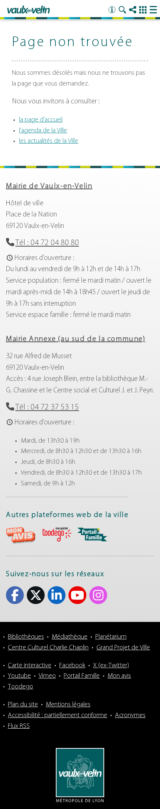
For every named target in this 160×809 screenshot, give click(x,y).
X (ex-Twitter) (36, 595)
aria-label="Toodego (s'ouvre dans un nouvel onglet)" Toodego (56, 534)
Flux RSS (19, 726)
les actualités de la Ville (48, 141)
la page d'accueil (41, 120)
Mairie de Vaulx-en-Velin (49, 186)
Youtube (77, 595)
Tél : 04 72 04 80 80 (47, 243)
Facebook (15, 595)
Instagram (98, 595)
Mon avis (119, 676)
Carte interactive (29, 665)
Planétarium (111, 637)
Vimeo (47, 676)
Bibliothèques (26, 637)
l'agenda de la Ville (43, 131)
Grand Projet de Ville (123, 648)
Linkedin (56, 595)
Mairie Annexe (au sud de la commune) (75, 339)
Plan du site (23, 705)
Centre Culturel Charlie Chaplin (48, 648)
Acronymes (130, 715)
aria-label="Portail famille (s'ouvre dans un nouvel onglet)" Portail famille (92, 534)
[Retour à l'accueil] (28, 10)
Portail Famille (82, 676)
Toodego (20, 687)
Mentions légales (68, 705)
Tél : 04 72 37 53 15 (47, 407)
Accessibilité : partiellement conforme (57, 715)
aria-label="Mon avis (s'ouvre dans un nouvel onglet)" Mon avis (21, 535)
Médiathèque (69, 637)
